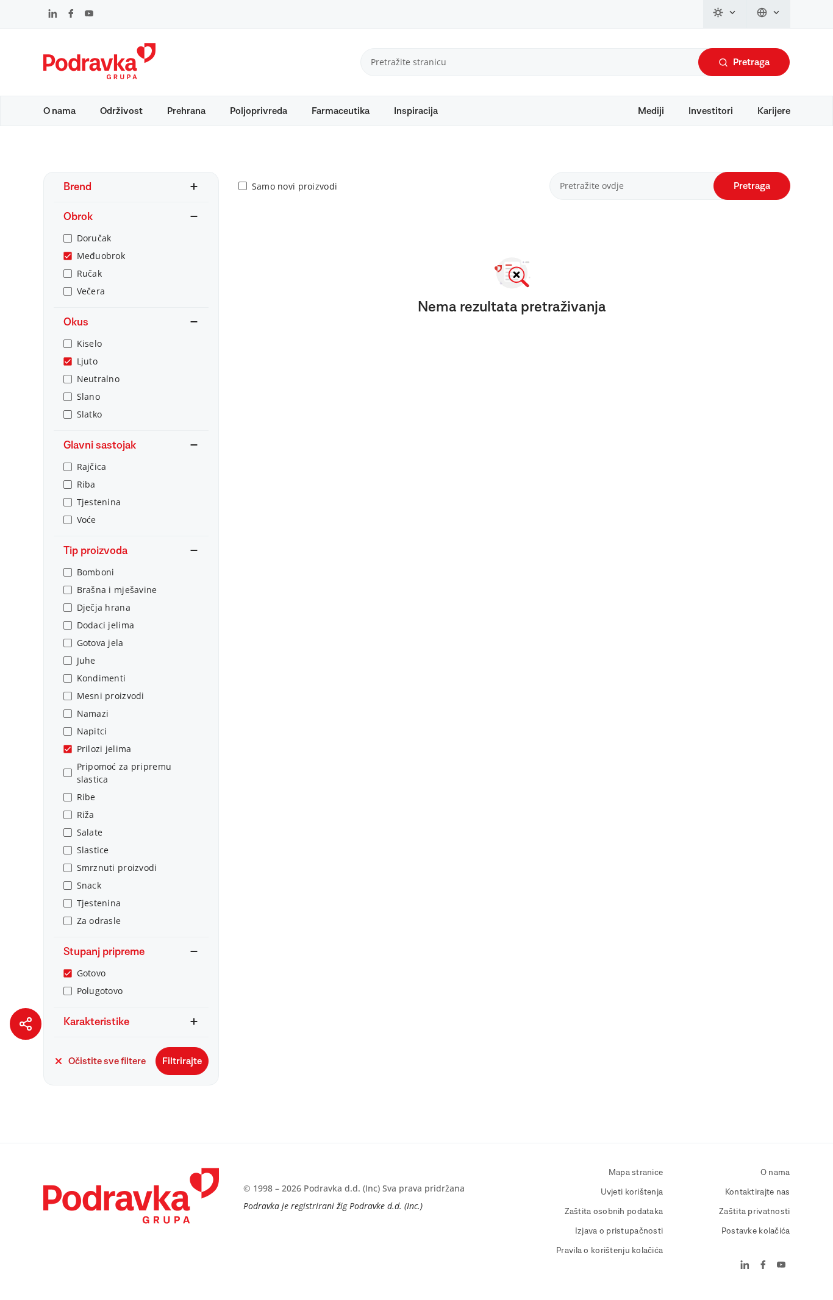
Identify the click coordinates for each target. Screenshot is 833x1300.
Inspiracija (416, 111)
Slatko (89, 414)
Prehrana (186, 111)
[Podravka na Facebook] (71, 15)
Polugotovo (100, 990)
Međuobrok (101, 255)
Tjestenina (99, 502)
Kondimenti (101, 678)
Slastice (93, 850)
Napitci (92, 731)
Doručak (94, 238)
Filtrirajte (182, 1061)
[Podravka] (99, 76)
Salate (90, 832)
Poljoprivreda (258, 111)
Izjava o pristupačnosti (619, 1231)
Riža (86, 814)
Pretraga (751, 62)
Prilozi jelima (104, 749)
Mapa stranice (636, 1172)
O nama (59, 111)
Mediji (651, 111)
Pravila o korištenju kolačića (609, 1250)
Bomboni (96, 572)
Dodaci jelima (106, 625)
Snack (89, 885)
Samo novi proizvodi (294, 186)
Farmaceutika (341, 111)
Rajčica (92, 466)
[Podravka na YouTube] (89, 15)
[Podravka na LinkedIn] (52, 15)
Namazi (93, 713)
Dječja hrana (103, 607)
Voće (86, 519)
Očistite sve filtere (107, 1061)
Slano (88, 396)
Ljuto (87, 361)
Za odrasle (99, 920)
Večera (91, 291)
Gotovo (91, 973)
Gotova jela (100, 642)
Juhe (86, 660)
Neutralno (98, 379)
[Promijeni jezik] (768, 14)
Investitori (710, 111)
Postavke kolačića (755, 1231)
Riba (86, 484)
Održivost (121, 111)
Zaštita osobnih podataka (614, 1211)
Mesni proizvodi (111, 696)
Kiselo (89, 343)
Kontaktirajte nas (757, 1192)
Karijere (773, 111)
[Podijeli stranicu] (25, 1024)
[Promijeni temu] (725, 14)
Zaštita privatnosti (754, 1211)
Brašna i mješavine (117, 589)
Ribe (86, 797)
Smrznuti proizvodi (117, 867)
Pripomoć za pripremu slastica (124, 773)
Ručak (89, 273)
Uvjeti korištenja (632, 1192)
